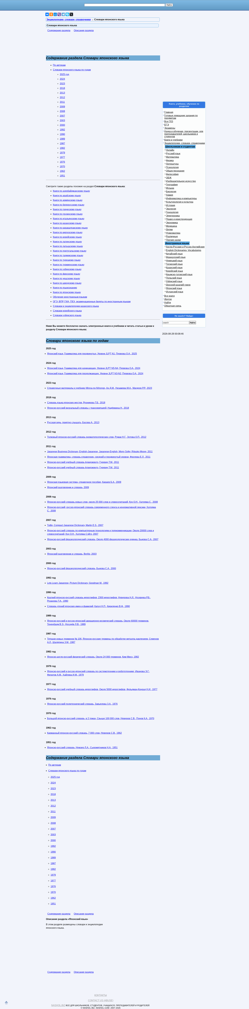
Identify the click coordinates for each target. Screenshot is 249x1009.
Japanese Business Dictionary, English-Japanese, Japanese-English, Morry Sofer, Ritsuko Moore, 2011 (100, 451)
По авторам (59, 65)
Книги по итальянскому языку (68, 218)
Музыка (170, 188)
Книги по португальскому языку (69, 251)
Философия (172, 174)
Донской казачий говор (178, 285)
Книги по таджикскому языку (68, 255)
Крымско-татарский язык (179, 274)
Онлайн (170, 150)
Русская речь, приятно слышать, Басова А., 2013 (73, 422)
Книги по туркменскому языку (68, 264)
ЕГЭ (166, 125)
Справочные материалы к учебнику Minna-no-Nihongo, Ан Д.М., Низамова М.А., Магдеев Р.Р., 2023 (99, 388)
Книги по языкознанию (65, 287)
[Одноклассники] (51, 14)
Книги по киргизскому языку (67, 232)
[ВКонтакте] (47, 14)
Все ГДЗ (168, 121)
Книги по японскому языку (67, 292)
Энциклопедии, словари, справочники (184, 143)
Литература (172, 164)
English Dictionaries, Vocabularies (183, 250)
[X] (71, 14)
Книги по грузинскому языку (68, 214)
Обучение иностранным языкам (70, 297)
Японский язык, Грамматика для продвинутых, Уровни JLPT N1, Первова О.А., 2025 (92, 353)
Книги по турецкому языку (67, 260)
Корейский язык (174, 271)
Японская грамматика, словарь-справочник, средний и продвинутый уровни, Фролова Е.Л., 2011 (98, 457)
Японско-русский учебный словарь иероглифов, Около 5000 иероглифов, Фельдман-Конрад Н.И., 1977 (102, 689)
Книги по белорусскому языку (68, 205)
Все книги (169, 296)
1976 (62, 162)
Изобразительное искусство (181, 181)
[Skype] (67, 14)
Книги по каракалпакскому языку (70, 228)
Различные (172, 236)
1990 (62, 134)
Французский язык (175, 257)
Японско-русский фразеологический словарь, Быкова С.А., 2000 (81, 568)
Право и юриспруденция (179, 219)
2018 (62, 88)
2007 (62, 116)
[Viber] (59, 14)
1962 (62, 171)
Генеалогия (172, 212)
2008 (62, 111)
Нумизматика (173, 233)
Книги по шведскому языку (67, 283)
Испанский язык (174, 292)
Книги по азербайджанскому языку (71, 191)
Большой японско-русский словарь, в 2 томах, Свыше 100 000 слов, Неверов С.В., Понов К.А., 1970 (100, 718)
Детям (169, 229)
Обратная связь (172, 306)
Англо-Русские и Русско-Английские (185, 247)
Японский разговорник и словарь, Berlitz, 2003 (72, 554)
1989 (62, 139)
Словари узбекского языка (67, 315)
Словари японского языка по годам (72, 70)
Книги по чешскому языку (66, 278)
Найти (167, 302)
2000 (62, 125)
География (172, 184)
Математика (172, 157)
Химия (169, 195)
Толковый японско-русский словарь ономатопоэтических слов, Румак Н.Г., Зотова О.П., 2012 (96, 437)
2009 (62, 106)
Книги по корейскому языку (67, 237)
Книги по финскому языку (66, 274)
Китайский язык (174, 254)
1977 (62, 157)
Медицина (171, 226)
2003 (62, 120)
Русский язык (173, 153)
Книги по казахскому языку (67, 223)
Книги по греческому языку (67, 209)
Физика (170, 160)
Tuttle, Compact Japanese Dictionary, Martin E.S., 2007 (75, 525)
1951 (62, 175)
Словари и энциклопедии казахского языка (76, 306)
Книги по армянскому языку (67, 200)
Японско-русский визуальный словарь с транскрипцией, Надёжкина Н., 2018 (88, 408)
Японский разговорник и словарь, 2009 (68, 487)
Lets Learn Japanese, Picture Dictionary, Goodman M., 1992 (77, 583)
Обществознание (175, 171)
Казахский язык (174, 267)
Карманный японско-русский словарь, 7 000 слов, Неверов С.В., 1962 (84, 733)
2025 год (64, 74)
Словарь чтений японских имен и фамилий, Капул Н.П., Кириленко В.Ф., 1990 (88, 606)
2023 (62, 83)
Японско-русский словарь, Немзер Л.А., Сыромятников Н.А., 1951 (82, 747)
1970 (62, 166)
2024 (62, 79)
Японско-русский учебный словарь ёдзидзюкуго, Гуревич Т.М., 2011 (83, 462)
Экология (171, 209)
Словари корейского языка (67, 311)
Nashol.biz (58, 1005)
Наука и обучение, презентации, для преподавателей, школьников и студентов (183, 134)
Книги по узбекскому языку (67, 269)
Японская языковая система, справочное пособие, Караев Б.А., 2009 (84, 482)
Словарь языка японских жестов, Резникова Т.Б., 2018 (76, 402)
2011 (62, 102)
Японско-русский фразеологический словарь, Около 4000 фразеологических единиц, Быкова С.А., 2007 (102, 539)
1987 (62, 143)
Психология (172, 167)
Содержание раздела (58, 30)
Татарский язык (174, 264)
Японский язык (174, 288)
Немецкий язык (174, 260)
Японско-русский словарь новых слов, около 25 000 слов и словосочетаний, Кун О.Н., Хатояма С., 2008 (102, 502)
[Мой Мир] (55, 14)
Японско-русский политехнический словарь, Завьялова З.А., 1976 (82, 704)
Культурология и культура (179, 202)
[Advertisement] (98, 45)
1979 (62, 152)
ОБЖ (168, 177)
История (170, 205)
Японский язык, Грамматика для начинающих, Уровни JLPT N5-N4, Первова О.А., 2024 (93, 368)
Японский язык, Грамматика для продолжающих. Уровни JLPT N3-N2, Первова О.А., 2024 (95, 373)
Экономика (172, 222)
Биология (171, 191)
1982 (62, 148)
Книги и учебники (173, 140)
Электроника (173, 215)
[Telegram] (63, 14)
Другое (168, 299)
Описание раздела (84, 30)
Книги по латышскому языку (68, 246)
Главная (168, 112)
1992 (62, 129)
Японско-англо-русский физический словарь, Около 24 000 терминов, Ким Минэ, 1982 (93, 657)
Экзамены (169, 128)
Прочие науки (173, 240)
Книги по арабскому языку (67, 195)
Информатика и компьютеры (181, 198)
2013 (62, 93)
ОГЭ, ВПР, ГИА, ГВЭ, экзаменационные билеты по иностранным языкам (92, 301)
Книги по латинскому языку (67, 241)
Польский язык (174, 278)
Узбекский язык (174, 281)
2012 (62, 97)
